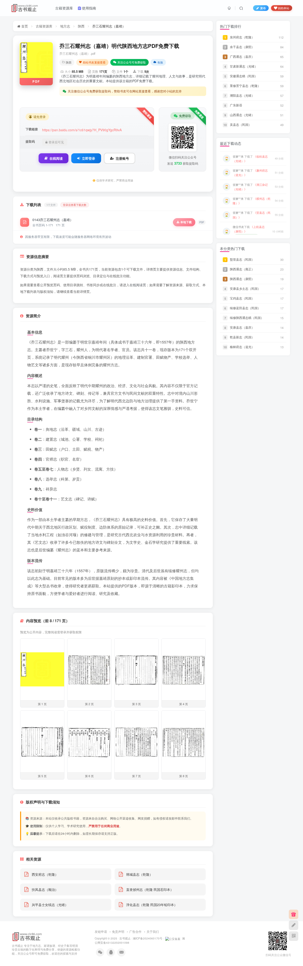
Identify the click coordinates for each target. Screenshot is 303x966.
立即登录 (88, 158)
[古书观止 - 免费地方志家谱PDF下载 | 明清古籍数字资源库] (27, 936)
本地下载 (186, 222)
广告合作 (135, 931)
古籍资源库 (44, 26)
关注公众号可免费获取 (131, 62)
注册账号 (122, 158)
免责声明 (118, 931)
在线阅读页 (137, 284)
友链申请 (101, 931)
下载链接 (32, 129)
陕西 (81, 26)
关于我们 (153, 931)
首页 (24, 26)
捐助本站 (283, 8)
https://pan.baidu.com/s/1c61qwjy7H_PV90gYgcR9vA (82, 129)
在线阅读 (56, 158)
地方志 (65, 26)
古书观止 (125, 938)
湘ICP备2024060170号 (147, 938)
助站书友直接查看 (94, 62)
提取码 (30, 141)
